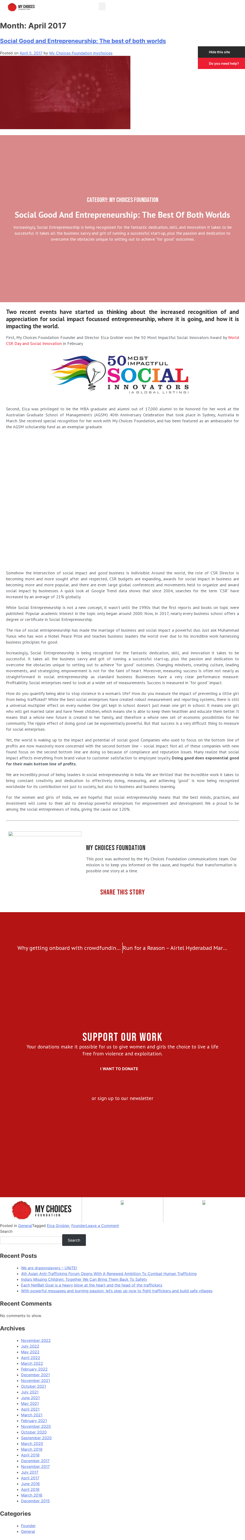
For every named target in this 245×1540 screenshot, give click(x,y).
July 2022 (30, 1346)
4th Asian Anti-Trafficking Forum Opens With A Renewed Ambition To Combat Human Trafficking (109, 1273)
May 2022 (30, 1351)
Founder (78, 1225)
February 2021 (34, 1420)
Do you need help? (224, 63)
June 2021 (30, 1397)
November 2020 (36, 1426)
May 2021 (30, 1403)
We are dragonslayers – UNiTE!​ (49, 1267)
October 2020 (34, 1432)
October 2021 (33, 1386)
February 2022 (34, 1369)
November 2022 (36, 1340)
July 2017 (29, 1472)
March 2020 (32, 1443)
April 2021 (30, 1409)
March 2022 (32, 1363)
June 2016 (30, 1483)
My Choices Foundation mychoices (80, 53)
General (25, 1225)
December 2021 (35, 1374)
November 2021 (35, 1380)
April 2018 (30, 1455)
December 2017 (35, 1460)
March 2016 (31, 1495)
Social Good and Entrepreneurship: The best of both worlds (83, 40)
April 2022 (30, 1357)
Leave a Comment (102, 1225)
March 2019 (31, 1449)
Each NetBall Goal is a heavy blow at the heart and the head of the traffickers (91, 1285)
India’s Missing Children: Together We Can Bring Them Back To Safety (84, 1279)
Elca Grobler (58, 1225)
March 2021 (31, 1415)
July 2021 (30, 1392)
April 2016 (30, 1489)
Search (6, 1231)
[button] (102, 6)
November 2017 (35, 1466)
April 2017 (30, 1478)
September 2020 (36, 1437)
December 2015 (35, 1500)
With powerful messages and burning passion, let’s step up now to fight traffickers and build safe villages (116, 1290)
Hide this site (219, 52)
